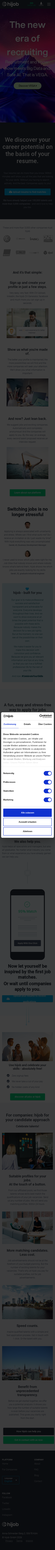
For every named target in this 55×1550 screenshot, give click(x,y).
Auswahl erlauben (27, 822)
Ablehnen (27, 831)
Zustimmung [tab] (10, 724)
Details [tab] (27, 724)
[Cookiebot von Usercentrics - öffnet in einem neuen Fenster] (39, 716)
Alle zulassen (27, 812)
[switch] (48, 782)
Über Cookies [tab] (45, 724)
